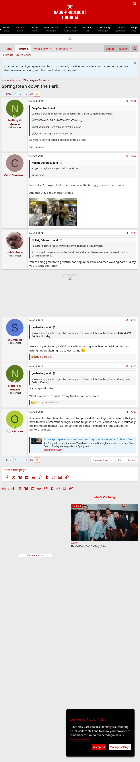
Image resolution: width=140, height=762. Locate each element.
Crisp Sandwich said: (44, 108)
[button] (50, 48)
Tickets (34, 29)
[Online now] (14, 116)
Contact (120, 29)
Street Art (70, 29)
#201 (133, 100)
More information (81, 739)
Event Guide (51, 29)
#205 (133, 366)
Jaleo (74, 542)
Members (62, 48)
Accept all (99, 747)
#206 (133, 411)
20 (31, 93)
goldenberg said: (41, 327)
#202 (133, 155)
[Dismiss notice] (134, 64)
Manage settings (120, 747)
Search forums (23, 54)
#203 (133, 233)
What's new (40, 48)
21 (37, 93)
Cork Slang (103, 29)
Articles (87, 29)
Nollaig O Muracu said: (45, 162)
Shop (134, 29)
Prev (8, 93)
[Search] (134, 48)
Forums (20, 29)
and (47, 402)
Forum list (7, 54)
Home (6, 29)
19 (25, 93)
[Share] (127, 101)
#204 (133, 320)
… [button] (20, 93)
